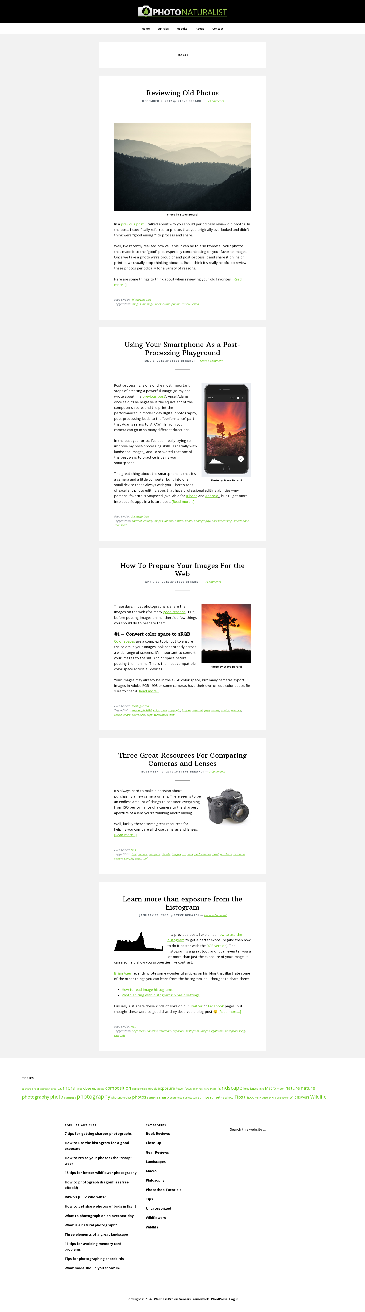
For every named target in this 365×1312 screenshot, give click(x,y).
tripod (249, 1097)
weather (266, 1097)
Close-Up (153, 1143)
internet (197, 710)
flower (180, 1088)
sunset (215, 1097)
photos (175, 304)
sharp (164, 1097)
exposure (178, 1031)
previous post (132, 224)
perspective (162, 304)
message (147, 304)
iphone (168, 521)
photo (188, 521)
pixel (215, 854)
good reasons (174, 612)
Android (211, 496)
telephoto (227, 1097)
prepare (236, 710)
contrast (152, 1031)
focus (188, 1088)
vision (195, 304)
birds (53, 1088)
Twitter (196, 1006)
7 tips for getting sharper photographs (98, 1133)
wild (274, 1097)
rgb (122, 1035)
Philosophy (137, 299)
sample (128, 858)
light (261, 1088)
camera (142, 854)
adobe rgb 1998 (142, 710)
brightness (138, 1031)
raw (116, 1035)
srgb (149, 714)
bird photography (41, 1089)
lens (190, 854)
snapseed (120, 525)
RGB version (216, 945)
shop (138, 858)
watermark (161, 714)
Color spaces (124, 641)
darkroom (165, 1031)
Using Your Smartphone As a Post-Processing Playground (182, 348)
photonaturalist (121, 1097)
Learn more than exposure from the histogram (182, 903)
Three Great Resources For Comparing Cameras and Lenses (182, 759)
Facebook (216, 1006)
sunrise (203, 1097)
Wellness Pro (163, 1299)
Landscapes (156, 1161)
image (213, 1088)
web (172, 714)
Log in (234, 1299)
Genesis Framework (194, 1299)
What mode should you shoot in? (93, 1268)
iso (184, 854)
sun (195, 1097)
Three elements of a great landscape (96, 1234)
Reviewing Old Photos (182, 93)
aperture (26, 1089)
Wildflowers (156, 1217)
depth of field (139, 1088)
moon (280, 1088)
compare (154, 854)
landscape (229, 1087)
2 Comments (213, 582)
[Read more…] (183, 501)
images (136, 304)
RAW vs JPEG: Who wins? (85, 1197)
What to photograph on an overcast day (99, 1215)
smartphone (241, 521)
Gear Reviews (157, 1152)
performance (202, 854)
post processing (222, 521)
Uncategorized (139, 516)
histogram (192, 1031)
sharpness (138, 714)
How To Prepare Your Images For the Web (182, 569)
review (186, 304)
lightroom (217, 1031)
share (126, 714)
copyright (174, 710)
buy (134, 854)
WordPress (219, 1299)
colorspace (160, 710)
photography (202, 521)
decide (166, 854)
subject (187, 1097)
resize (118, 714)
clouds (100, 1088)
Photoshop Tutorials (163, 1189)
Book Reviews (158, 1133)
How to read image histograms (147, 989)
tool (145, 858)
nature (179, 521)
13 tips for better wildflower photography (100, 1172)
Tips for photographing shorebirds (94, 1258)
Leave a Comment (211, 361)
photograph (70, 1097)
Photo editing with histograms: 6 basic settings (161, 995)
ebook (152, 1088)
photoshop (152, 1097)
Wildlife (318, 1096)
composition (118, 1088)
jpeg (207, 710)
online (215, 710)
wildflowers (299, 1097)
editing (147, 521)
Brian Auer (122, 973)
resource (239, 854)
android (137, 521)
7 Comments (216, 101)
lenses (254, 1088)
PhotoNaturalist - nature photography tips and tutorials (182, 11)
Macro (270, 1088)
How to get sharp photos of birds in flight (100, 1206)
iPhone (191, 496)
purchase (226, 854)
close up (89, 1088)
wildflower (283, 1097)
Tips (148, 299)
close (79, 1088)
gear (195, 1088)
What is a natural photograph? (91, 1225)
